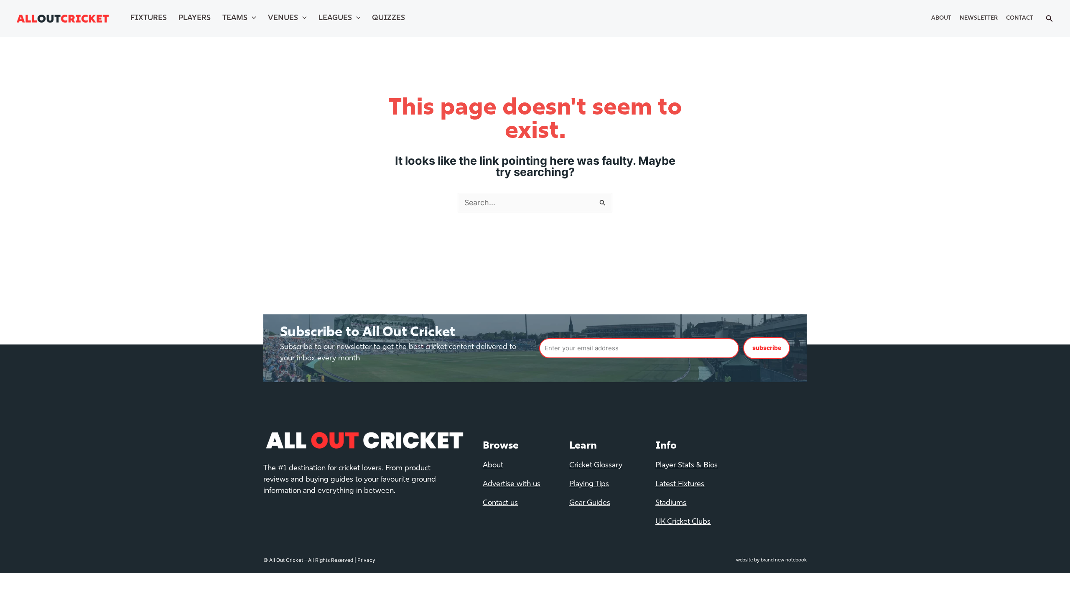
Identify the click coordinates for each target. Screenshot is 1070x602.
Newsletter (979, 18)
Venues (283, 18)
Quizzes (388, 18)
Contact (1019, 18)
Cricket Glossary (595, 465)
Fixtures (148, 18)
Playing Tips (589, 484)
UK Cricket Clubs (683, 522)
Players (194, 18)
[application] (251, 18)
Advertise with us (511, 484)
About (941, 18)
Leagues (335, 18)
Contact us (500, 503)
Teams (234, 18)
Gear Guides (589, 503)
